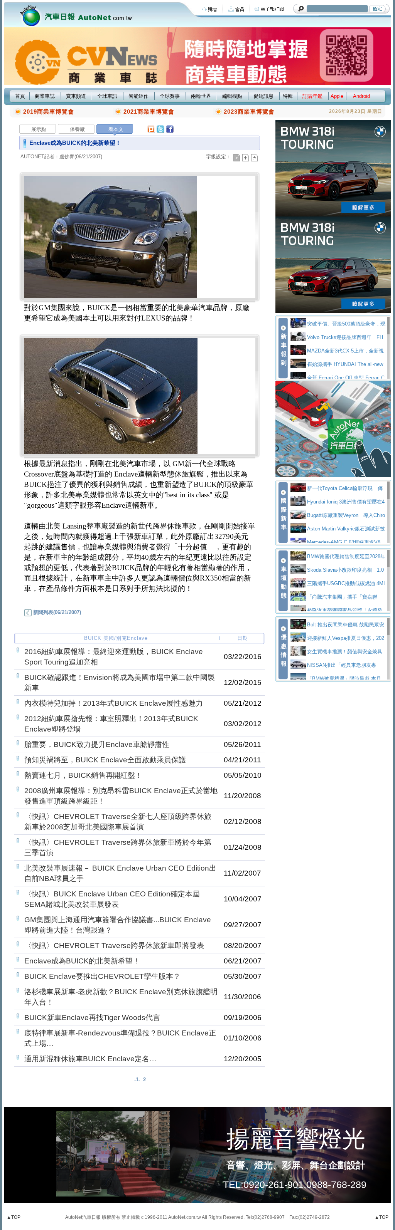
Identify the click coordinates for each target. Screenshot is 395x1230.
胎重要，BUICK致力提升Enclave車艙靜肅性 (96, 744)
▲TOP (13, 1217)
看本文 (115, 129)
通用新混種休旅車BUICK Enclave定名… (90, 1059)
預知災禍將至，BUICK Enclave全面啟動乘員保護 (105, 760)
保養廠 (77, 129)
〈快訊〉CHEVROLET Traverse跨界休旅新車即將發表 (114, 945)
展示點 (38, 129)
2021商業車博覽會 (148, 111)
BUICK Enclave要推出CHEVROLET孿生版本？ (102, 976)
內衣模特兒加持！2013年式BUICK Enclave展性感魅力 (113, 703)
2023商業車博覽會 (249, 111)
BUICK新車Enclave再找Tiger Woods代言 (92, 1018)
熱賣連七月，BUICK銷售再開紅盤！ (83, 775)
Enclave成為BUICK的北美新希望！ (82, 961)
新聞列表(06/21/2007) (56, 612)
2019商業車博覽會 (48, 111)
